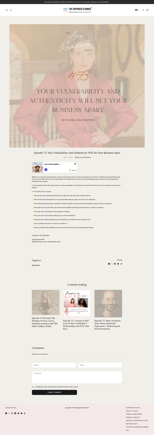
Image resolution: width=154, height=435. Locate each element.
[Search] (11, 10)
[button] (121, 264)
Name (36, 365)
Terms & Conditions (134, 414)
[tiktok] (24, 413)
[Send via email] (118, 264)
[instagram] (12, 413)
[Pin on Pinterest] (115, 264)
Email (82, 365)
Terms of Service (133, 417)
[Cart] (147, 10)
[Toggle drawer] (6, 10)
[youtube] (21, 413)
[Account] (143, 10)
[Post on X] (112, 264)
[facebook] (6, 413)
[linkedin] (15, 413)
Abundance (36, 265)
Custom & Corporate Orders (137, 427)
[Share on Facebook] (109, 264)
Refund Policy (132, 424)
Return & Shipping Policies (137, 420)
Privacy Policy (132, 411)
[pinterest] (18, 413)
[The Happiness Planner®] (77, 10)
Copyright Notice (133, 408)
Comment (38, 373)
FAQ (127, 430)
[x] (9, 413)
